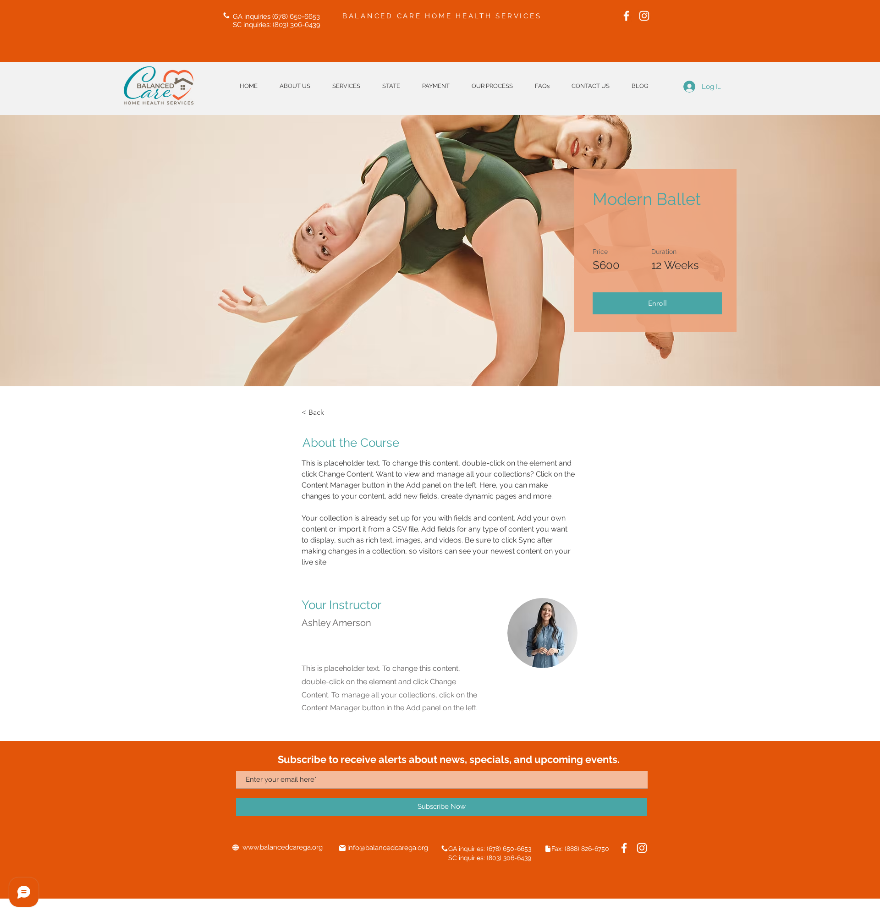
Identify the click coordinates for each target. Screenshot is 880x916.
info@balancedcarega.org (387, 848)
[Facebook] (626, 15)
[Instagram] (644, 15)
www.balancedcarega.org (282, 847)
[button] (391, 85)
